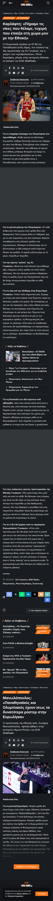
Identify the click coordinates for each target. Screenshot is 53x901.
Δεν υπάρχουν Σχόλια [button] (39, 610)
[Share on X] (14, 68)
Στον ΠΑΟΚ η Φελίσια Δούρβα (18, 643)
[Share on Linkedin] (23, 68)
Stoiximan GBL (41, 631)
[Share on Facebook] (10, 68)
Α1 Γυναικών (22, 18)
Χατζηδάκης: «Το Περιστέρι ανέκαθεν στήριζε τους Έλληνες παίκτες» (16, 629)
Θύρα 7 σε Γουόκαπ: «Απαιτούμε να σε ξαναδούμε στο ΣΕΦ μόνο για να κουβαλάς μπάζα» (26, 371)
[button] (41, 894)
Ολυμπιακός (9, 583)
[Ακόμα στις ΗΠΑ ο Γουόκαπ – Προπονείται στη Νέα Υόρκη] (43, 658)
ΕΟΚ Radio (34, 579)
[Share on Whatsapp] (18, 68)
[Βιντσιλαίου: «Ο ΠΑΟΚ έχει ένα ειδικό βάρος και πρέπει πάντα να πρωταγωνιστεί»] (13, 356)
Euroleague (42, 662)
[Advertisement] (26, 194)
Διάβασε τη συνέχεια (26, 867)
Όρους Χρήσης (22, 893)
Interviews (9, 18)
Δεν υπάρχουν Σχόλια (20, 83)
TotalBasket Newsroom (19, 80)
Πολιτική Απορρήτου (15, 896)
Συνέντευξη (38, 583)
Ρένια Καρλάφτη (23, 583)
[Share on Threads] (10, 73)
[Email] (14, 73)
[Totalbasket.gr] (26, 3)
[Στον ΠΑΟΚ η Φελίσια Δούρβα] (43, 646)
